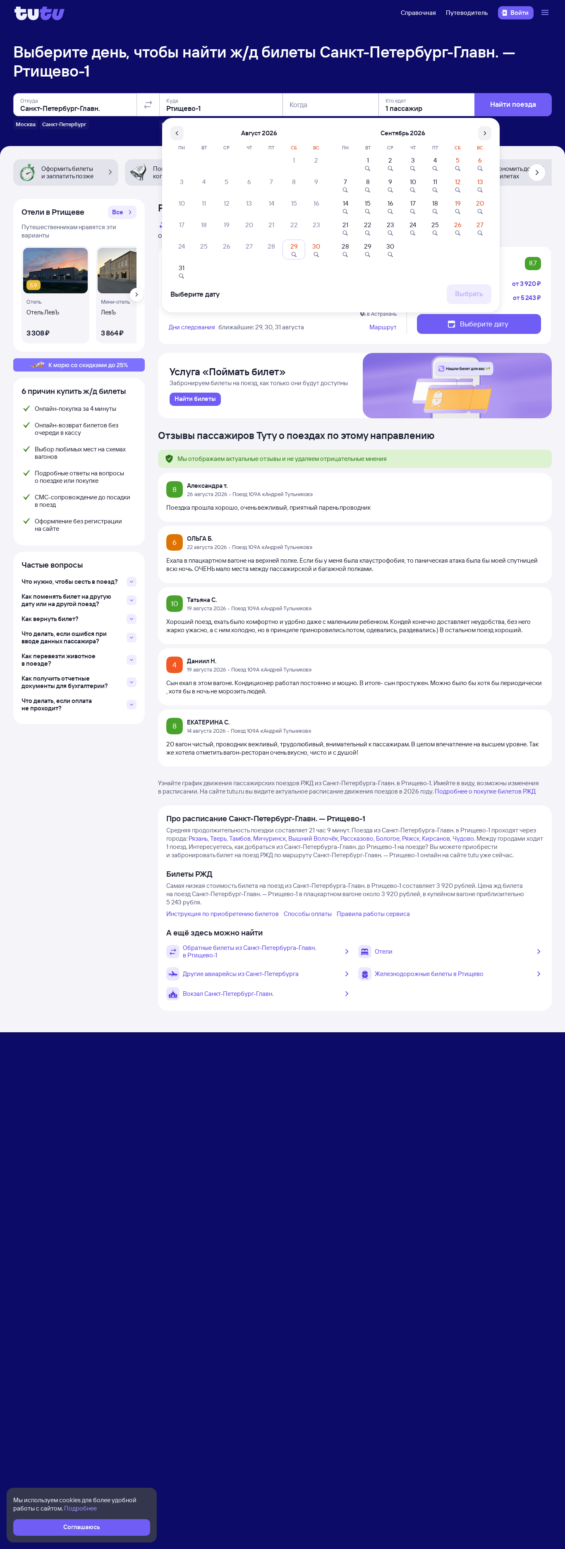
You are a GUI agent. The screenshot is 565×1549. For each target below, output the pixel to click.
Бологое (388, 838)
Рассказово (356, 838)
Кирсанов (436, 838)
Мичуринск (269, 838)
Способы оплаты (308, 914)
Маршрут (383, 327)
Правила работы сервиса (373, 914)
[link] (195, 399)
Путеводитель (467, 13)
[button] (122, 212)
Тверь (218, 838)
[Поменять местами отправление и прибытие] (148, 104)
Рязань (198, 838)
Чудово (463, 838)
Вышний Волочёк (313, 838)
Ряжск (410, 838)
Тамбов (240, 838)
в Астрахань (382, 313)
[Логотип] (39, 12)
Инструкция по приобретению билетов (222, 914)
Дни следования (192, 327)
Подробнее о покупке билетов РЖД (485, 791)
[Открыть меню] (546, 13)
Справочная (418, 13)
